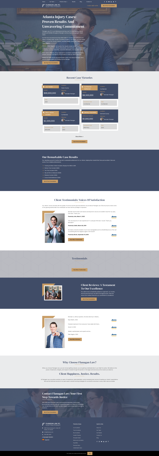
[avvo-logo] (114, 216)
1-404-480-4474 (92, 6)
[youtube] (108, 1)
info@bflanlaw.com (48, 432)
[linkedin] (111, 1)
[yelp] (115, 1)
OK (90, 453)
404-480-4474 (47, 434)
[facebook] (104, 1)
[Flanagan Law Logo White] (51, 4)
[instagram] (106, 1)
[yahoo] (113, 1)
